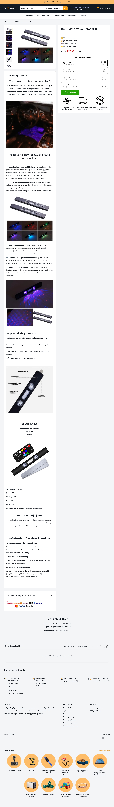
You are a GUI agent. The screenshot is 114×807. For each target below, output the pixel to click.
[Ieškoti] (65, 8)
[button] (84, 62)
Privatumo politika (70, 723)
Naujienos (72, 16)
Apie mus (66, 711)
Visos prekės (9, 22)
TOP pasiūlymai (59, 16)
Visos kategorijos (42, 16)
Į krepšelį (72, 92)
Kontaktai (82, 16)
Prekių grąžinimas (69, 720)
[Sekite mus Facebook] (103, 737)
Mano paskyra (76, 9)
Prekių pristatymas (70, 717)
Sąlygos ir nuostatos (70, 726)
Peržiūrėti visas (105, 751)
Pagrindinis (29, 16)
